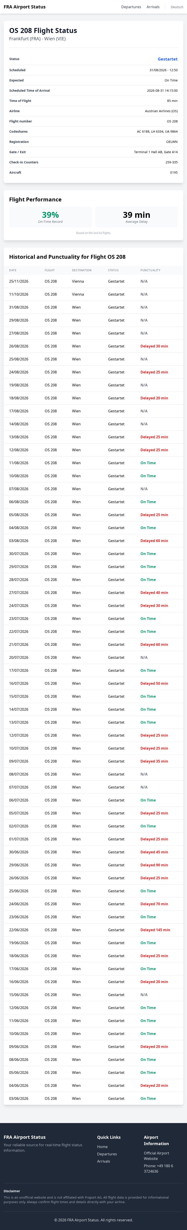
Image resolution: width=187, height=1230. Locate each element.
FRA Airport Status (25, 7)
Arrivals (153, 6)
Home (102, 1146)
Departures (131, 6)
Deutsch (177, 7)
